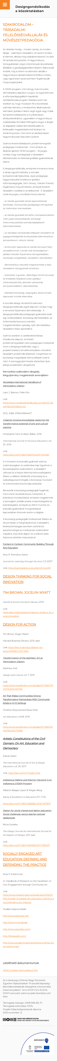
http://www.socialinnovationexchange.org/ (24, 943)
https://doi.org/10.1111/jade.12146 (24, 773)
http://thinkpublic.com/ (14, 936)
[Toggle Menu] (5, 4)
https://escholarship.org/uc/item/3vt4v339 (29, 568)
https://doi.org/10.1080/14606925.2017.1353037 (26, 845)
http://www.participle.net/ (16, 916)
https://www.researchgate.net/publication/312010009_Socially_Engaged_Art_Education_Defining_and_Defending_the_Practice (28, 899)
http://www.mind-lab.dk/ (15, 922)
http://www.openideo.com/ (16, 929)
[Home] (27, 8)
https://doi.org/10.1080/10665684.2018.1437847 (27, 803)
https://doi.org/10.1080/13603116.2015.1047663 (26, 455)
